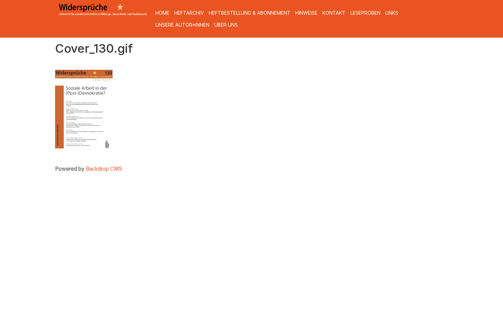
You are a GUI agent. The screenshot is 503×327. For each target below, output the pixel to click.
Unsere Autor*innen (182, 25)
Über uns (226, 25)
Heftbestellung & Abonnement (250, 13)
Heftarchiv (189, 13)
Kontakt (334, 13)
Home (162, 13)
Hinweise (306, 13)
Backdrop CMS (104, 169)
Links (391, 13)
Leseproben (365, 13)
